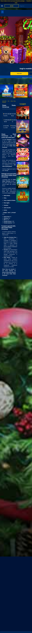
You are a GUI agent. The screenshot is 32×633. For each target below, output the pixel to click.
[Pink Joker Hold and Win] (22, 154)
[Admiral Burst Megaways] (22, 168)
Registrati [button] (22, 6)
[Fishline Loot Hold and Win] (22, 182)
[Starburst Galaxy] (22, 140)
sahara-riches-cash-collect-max (20, 85)
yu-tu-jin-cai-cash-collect (5, 85)
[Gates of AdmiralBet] (22, 126)
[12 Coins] (22, 196)
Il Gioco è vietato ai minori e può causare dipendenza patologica (12, 1)
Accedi (11, 6)
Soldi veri (19, 73)
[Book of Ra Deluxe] (22, 112)
